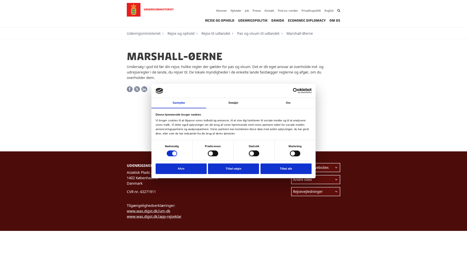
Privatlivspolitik (311, 10)
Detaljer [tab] (234, 102)
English (329, 10)
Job (247, 10)
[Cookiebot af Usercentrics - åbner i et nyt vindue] (296, 91)
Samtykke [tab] (179, 102)
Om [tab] (288, 102)
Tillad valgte (233, 168)
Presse (257, 10)
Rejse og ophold (219, 21)
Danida (277, 21)
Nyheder (236, 10)
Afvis (181, 168)
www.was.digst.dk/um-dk (148, 211)
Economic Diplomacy (307, 21)
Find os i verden (288, 10)
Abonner (221, 10)
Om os (334, 21)
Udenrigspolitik (253, 21)
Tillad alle (286, 168)
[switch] (213, 153)
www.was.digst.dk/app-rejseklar (154, 216)
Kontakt (269, 10)
